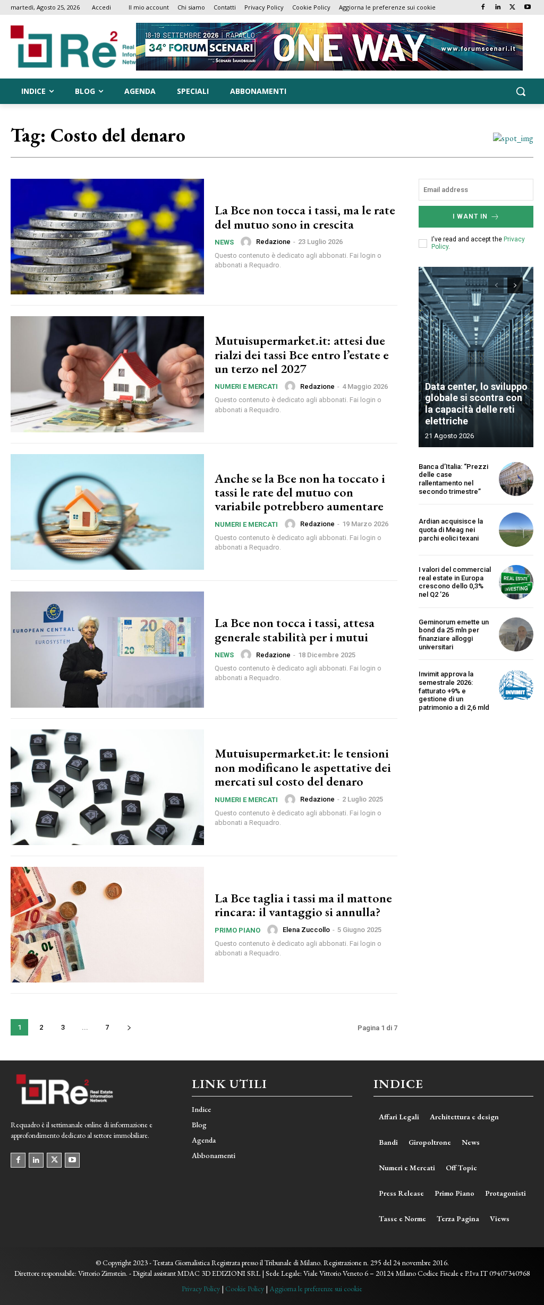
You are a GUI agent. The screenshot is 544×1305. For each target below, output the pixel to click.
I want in (470, 216)
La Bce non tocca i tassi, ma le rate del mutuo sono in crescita (305, 217)
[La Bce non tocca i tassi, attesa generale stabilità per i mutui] (107, 649)
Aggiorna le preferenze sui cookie (315, 1288)
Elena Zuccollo (306, 930)
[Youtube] (527, 8)
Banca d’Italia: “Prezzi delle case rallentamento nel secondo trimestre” (453, 479)
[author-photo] (247, 242)
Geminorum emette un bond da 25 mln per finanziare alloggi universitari (454, 634)
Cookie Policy (244, 1288)
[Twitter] (512, 8)
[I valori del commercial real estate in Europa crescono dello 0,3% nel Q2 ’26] (516, 582)
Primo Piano (237, 930)
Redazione (273, 242)
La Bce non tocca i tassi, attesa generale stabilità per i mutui (295, 629)
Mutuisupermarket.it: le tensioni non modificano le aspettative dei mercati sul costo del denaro (303, 767)
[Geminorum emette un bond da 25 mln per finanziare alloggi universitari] (516, 634)
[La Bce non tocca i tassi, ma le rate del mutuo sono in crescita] (107, 236)
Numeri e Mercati (246, 386)
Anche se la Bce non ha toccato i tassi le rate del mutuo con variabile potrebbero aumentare (300, 492)
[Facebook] (483, 8)
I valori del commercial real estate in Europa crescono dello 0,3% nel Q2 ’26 (455, 582)
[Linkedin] (498, 8)
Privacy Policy (201, 1288)
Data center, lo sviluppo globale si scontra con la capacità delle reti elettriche (476, 404)
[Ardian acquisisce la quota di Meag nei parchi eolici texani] (516, 529)
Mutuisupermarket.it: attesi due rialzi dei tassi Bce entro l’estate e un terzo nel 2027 (302, 354)
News (224, 242)
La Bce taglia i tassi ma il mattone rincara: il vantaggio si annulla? (303, 905)
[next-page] (129, 1027)
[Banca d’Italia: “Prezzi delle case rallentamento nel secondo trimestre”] (516, 479)
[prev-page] (496, 285)
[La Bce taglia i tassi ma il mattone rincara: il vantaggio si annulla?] (107, 924)
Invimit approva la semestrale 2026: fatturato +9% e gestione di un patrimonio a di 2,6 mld (454, 690)
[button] (520, 91)
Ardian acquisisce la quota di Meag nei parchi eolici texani (451, 529)
